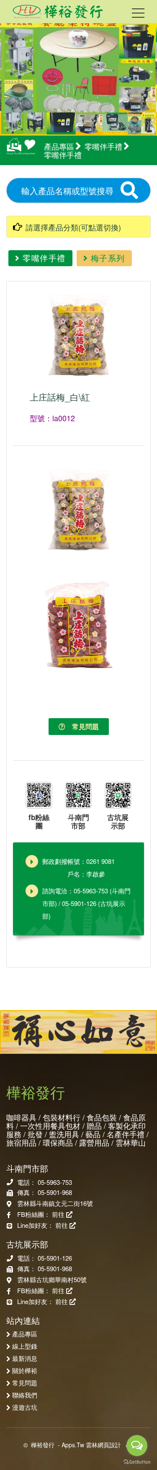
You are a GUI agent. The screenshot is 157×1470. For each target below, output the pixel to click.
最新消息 (24, 1358)
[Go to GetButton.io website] (137, 1461)
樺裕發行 (42, 1445)
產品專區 (24, 1333)
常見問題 (82, 726)
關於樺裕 (24, 1370)
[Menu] (138, 14)
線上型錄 (24, 1345)
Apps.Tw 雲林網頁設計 (91, 1445)
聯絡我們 (24, 1394)
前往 (59, 1214)
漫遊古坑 (24, 1406)
